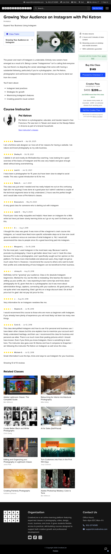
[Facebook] (35, 537)
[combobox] (62, 8)
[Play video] (56, 42)
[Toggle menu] (107, 8)
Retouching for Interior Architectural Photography (56, 398)
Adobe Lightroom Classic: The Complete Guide (16, 398)
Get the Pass (97, 8)
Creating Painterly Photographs (17, 490)
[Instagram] (40, 537)
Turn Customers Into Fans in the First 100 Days (56, 460)
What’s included (97, 116)
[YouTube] (30, 537)
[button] (106, 549)
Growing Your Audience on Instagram (17, 41)
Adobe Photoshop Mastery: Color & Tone (56, 491)
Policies (55, 551)
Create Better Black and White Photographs (16, 429)
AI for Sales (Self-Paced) (51, 428)
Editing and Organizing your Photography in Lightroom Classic (18, 460)
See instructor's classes (28, 130)
